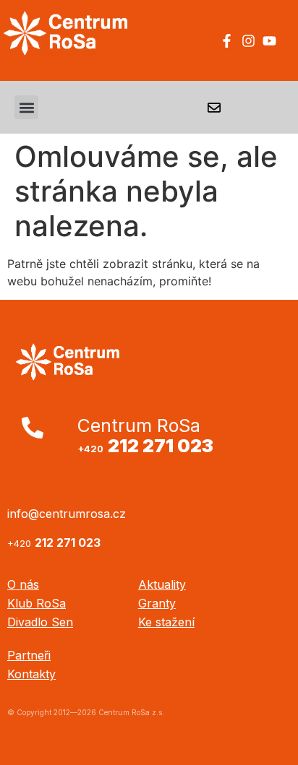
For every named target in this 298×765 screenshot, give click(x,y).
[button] (26, 107)
